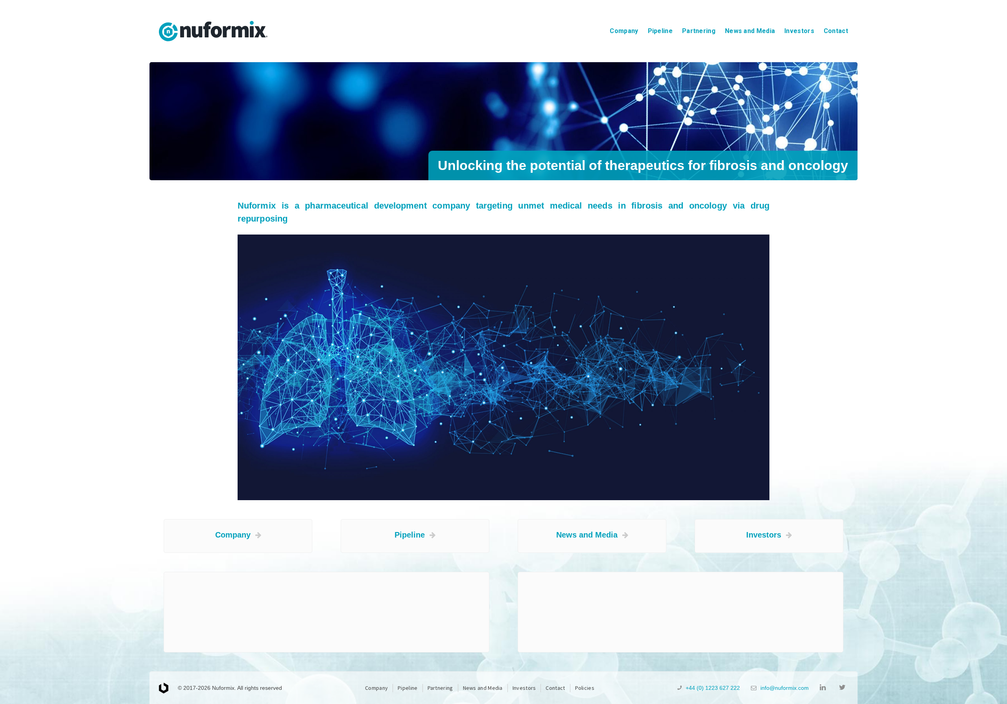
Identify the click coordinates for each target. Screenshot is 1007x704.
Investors (799, 31)
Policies (584, 687)
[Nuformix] (213, 31)
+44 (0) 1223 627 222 (713, 688)
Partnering (699, 31)
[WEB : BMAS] (168, 688)
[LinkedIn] (824, 688)
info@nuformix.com (784, 688)
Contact (836, 31)
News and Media (750, 31)
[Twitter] (843, 688)
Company (624, 31)
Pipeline (660, 31)
